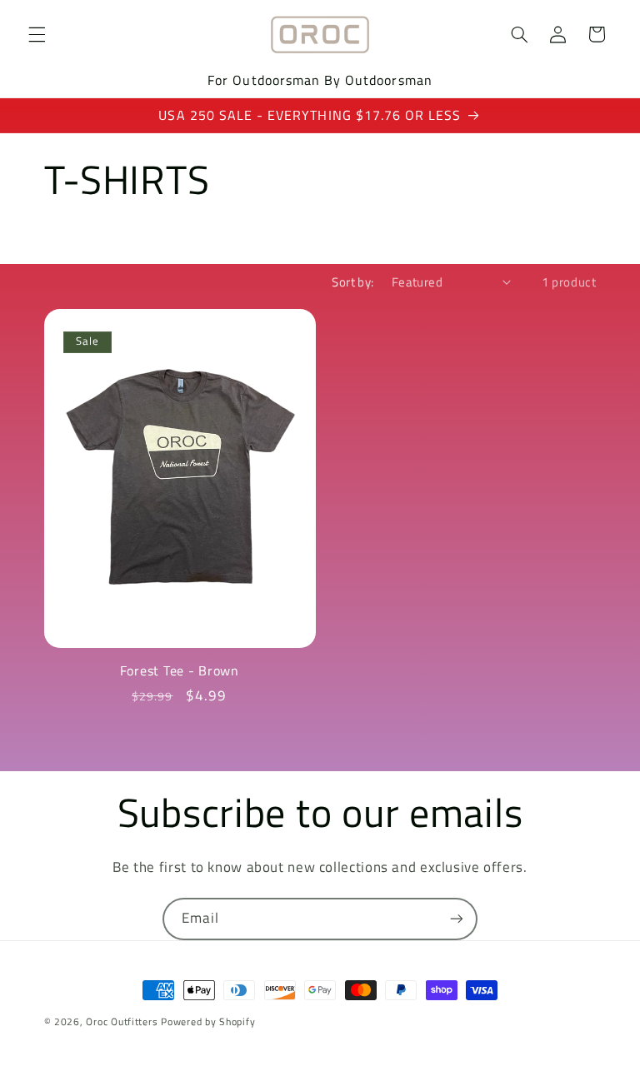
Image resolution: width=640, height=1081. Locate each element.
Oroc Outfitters (122, 1021)
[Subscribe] (457, 919)
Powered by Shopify (208, 1021)
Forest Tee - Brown (179, 671)
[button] (37, 34)
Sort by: (352, 281)
